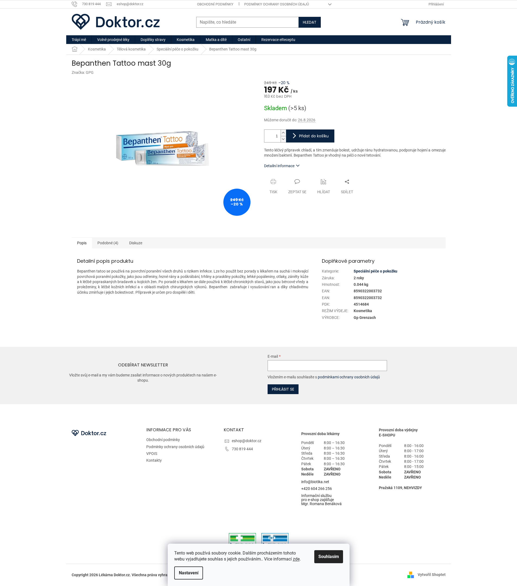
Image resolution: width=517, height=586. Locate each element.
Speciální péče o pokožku (375, 271)
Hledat (309, 22)
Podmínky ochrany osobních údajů (276, 4)
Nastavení (188, 572)
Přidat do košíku (314, 136)
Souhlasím (328, 556)
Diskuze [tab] (135, 243)
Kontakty (154, 460)
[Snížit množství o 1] (283, 139)
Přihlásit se (283, 389)
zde (296, 559)
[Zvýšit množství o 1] (283, 133)
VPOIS (151, 453)
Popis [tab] (82, 243)
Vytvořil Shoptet (432, 574)
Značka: (83, 72)
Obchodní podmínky (215, 4)
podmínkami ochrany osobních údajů (349, 377)
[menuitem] (78, 39)
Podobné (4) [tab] (107, 243)
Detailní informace (279, 166)
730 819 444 (242, 449)
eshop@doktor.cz (246, 441)
